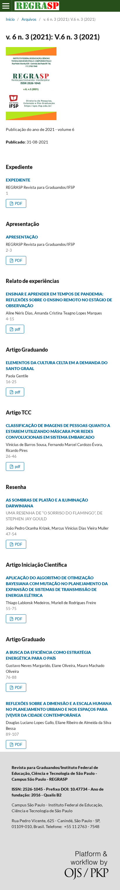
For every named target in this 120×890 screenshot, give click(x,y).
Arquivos (29, 19)
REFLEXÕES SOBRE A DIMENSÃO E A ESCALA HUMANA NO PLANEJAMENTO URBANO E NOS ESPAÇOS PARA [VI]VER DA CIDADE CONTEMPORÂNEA (59, 709)
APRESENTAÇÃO (22, 236)
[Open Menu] (6, 6)
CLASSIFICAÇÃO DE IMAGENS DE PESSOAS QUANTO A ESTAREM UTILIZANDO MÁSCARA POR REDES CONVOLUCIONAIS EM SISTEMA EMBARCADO (58, 431)
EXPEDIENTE (18, 179)
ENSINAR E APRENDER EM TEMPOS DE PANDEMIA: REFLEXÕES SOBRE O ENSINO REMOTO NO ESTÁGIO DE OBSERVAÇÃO (59, 299)
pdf (17, 329)
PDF (18, 203)
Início (10, 19)
